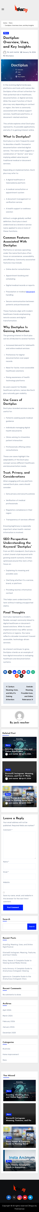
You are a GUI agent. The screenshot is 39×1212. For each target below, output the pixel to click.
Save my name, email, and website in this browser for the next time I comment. (18, 899)
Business (6, 1049)
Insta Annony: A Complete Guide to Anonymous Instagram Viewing (18, 1167)
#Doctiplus (9, 56)
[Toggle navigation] (3, 9)
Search (6, 919)
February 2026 (9, 1021)
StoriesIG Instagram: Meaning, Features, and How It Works (19, 1120)
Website (6, 882)
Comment (7, 830)
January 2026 (9, 1027)
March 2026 (8, 1016)
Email (6, 872)
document (30, 292)
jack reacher (14, 52)
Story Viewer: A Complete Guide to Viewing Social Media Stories (19, 800)
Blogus (31, 1206)
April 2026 (7, 1010)
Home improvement (11, 1054)
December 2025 (9, 1033)
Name (6, 862)
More (6, 33)
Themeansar (19, 1209)
